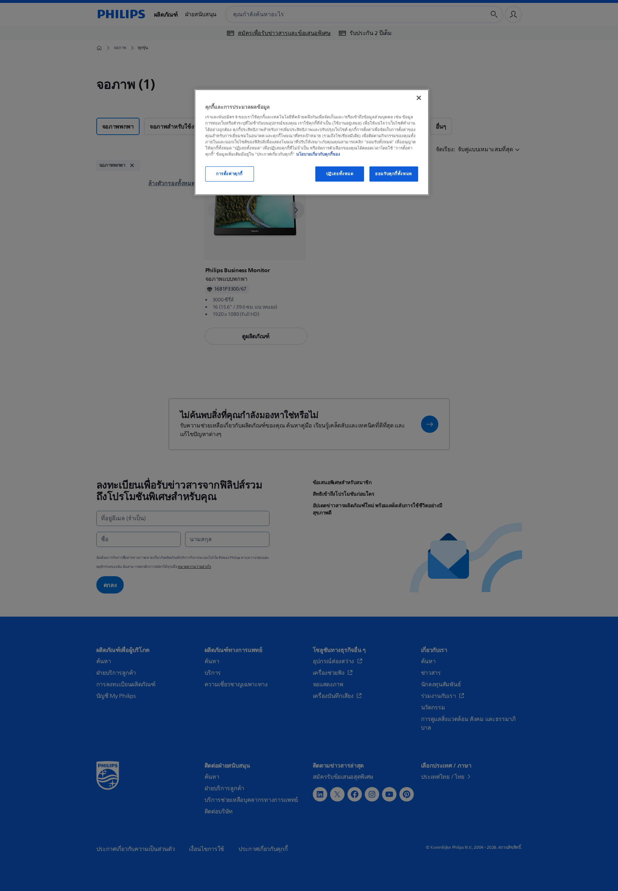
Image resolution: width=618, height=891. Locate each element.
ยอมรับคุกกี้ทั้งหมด (393, 173)
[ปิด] (419, 98)
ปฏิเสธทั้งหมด (340, 173)
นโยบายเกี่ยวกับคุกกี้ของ (318, 154)
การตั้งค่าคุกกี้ (229, 173)
